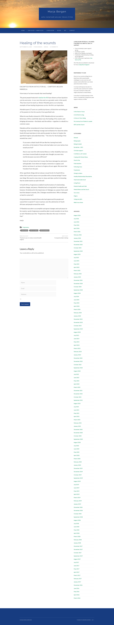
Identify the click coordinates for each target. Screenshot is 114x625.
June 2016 (76, 588)
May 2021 (76, 413)
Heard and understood (80, 179)
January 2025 (77, 277)
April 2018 (76, 533)
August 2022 (77, 371)
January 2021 (77, 426)
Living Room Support (83, 64)
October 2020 (77, 436)
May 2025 (76, 264)
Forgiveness (38, 47)
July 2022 (76, 374)
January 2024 (77, 316)
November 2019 (78, 471)
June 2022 (76, 377)
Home (23, 30)
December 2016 (78, 585)
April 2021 (76, 416)
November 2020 (78, 432)
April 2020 (76, 455)
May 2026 (76, 225)
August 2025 (77, 254)
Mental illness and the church (81, 189)
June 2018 (76, 526)
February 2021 (78, 423)
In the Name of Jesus (79, 111)
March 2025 (77, 270)
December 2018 (78, 507)
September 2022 (78, 367)
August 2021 (77, 403)
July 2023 (76, 335)
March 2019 (77, 497)
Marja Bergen (57, 11)
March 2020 (77, 458)
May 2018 (76, 530)
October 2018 (77, 513)
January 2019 (77, 504)
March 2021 (77, 419)
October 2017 (77, 552)
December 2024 (78, 280)
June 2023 (76, 338)
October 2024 (77, 286)
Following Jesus (78, 166)
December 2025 (78, 241)
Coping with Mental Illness (81, 157)
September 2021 (78, 400)
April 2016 (76, 595)
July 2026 (76, 218)
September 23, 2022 (26, 47)
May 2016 (76, 591)
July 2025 (76, 257)
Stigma (75, 196)
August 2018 (77, 520)
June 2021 (76, 410)
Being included (78, 144)
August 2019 (77, 481)
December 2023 (78, 319)
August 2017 (77, 559)
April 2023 (76, 345)
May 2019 (76, 491)
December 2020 (78, 429)
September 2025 (78, 251)
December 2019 (78, 468)
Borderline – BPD (78, 147)
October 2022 (77, 364)
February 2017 (78, 578)
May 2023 (76, 342)
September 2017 (78, 556)
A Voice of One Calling (80, 118)
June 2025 (76, 260)
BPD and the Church (79, 124)
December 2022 (78, 358)
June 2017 (76, 565)
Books (59, 30)
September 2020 (78, 439)
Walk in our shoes (78, 202)
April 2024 (76, 306)
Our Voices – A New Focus (35, 30)
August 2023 (77, 332)
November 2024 (78, 283)
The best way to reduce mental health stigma (30, 237)
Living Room (50, 30)
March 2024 (77, 309)
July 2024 (76, 296)
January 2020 (77, 465)
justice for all (34, 230)
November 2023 (78, 322)
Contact (72, 30)
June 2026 (76, 222)
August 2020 (77, 442)
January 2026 (77, 238)
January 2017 (77, 582)
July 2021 (76, 406)
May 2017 (76, 569)
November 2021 (78, 393)
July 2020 (76, 445)
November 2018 (78, 510)
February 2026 (78, 235)
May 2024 (76, 303)
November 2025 (78, 244)
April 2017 (76, 572)
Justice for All (43, 97)
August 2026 (77, 215)
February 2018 (78, 539)
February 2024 (78, 312)
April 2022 (76, 384)
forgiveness (24, 230)
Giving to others (78, 173)
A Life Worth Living (79, 115)
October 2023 (77, 325)
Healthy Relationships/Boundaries (83, 176)
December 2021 (78, 390)
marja (46, 47)
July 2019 (76, 484)
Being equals (77, 141)
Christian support (78, 150)
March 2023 (77, 348)
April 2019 (76, 494)
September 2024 (78, 290)
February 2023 (78, 351)
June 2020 (76, 449)
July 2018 (76, 523)
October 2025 (77, 248)
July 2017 (76, 562)
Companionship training (61, 237)
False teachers (77, 163)
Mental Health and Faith (80, 186)
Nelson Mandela (44, 230)
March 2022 (77, 387)
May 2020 (76, 452)
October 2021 (77, 397)
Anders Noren (86, 620)
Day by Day (77, 160)
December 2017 (78, 546)
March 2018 (77, 536)
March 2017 (77, 575)
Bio (65, 30)
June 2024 (76, 299)
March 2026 (77, 231)
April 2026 (76, 228)
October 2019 (77, 475)
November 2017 (78, 549)
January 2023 (77, 355)
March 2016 (77, 598)
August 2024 (77, 293)
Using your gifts (78, 199)
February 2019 (78, 500)
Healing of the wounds (38, 43)
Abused (76, 137)
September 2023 (78, 329)
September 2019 (78, 478)
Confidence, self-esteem (80, 153)
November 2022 (78, 361)
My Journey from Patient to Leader (83, 121)
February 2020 (78, 462)
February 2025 (78, 273)
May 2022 (76, 381)
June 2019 (76, 488)
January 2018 (77, 543)
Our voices (76, 192)
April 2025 (76, 267)
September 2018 (78, 517)
